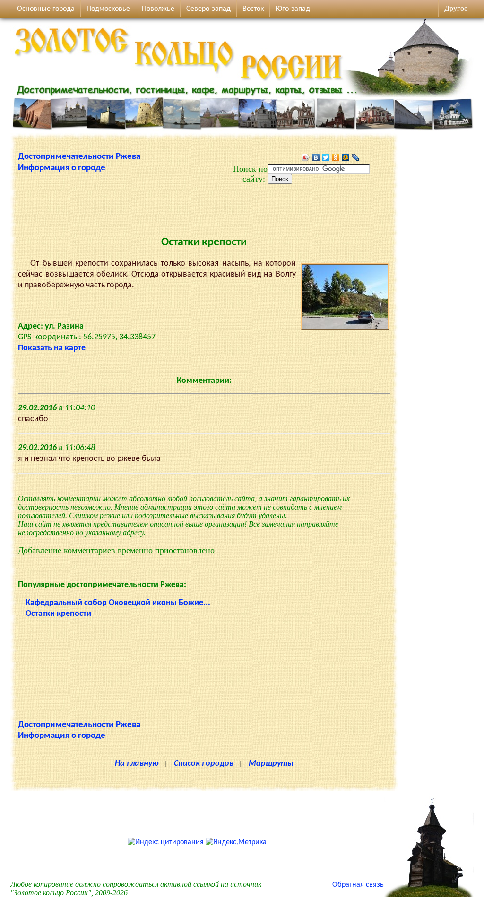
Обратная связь (358, 885)
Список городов (203, 763)
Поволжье (158, 9)
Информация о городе (61, 168)
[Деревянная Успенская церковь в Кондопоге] (429, 895)
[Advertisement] (204, 205)
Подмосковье (108, 9)
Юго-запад (293, 9)
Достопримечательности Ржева (79, 156)
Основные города (45, 9)
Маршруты (271, 763)
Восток (253, 9)
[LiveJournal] (356, 157)
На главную (137, 763)
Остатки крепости (58, 613)
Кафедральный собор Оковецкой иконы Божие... (118, 602)
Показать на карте (52, 348)
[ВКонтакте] (316, 157)
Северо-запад (208, 9)
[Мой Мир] (346, 157)
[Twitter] (326, 157)
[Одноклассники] (336, 157)
